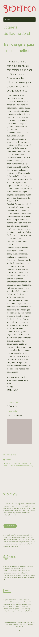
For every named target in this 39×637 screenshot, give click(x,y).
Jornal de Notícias (9, 466)
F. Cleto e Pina (16, 463)
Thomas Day (29, 466)
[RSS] (19, 631)
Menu (9, 19)
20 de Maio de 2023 (9, 455)
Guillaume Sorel (27, 463)
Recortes (8, 460)
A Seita (8, 463)
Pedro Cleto (20, 466)
